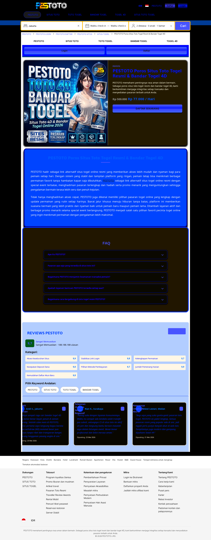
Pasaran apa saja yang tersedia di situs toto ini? (71, 265)
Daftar (170, 5)
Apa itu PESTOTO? (56, 254)
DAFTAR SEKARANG (147, 108)
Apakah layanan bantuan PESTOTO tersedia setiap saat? (76, 288)
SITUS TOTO (50, 389)
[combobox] (52, 26)
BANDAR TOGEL (91, 389)
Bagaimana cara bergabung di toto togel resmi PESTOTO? (76, 299)
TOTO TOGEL (69, 389)
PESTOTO (108, 180)
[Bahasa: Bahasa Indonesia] (23, 520)
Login (183, 5)
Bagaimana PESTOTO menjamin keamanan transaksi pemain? (79, 276)
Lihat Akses (177, 331)
